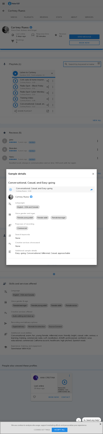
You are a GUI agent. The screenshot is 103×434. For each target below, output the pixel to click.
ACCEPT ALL (59, 430)
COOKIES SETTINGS (42, 430)
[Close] (100, 424)
